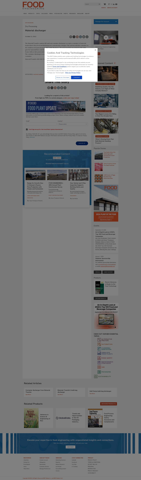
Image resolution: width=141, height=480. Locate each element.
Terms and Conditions (59, 67)
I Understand (77, 77)
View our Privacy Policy (72, 73)
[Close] (95, 50)
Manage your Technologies (62, 77)
